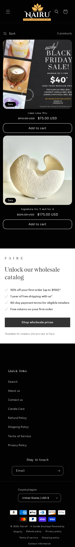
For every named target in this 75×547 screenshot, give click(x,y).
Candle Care (16, 409)
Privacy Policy (17, 445)
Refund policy (34, 531)
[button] (8, 11)
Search (13, 381)
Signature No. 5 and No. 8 (37, 209)
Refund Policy (17, 418)
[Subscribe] (58, 470)
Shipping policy (51, 537)
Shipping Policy (18, 427)
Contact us (15, 400)
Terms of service (28, 537)
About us (14, 391)
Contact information (39, 543)
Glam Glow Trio (37, 113)
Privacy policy (54, 531)
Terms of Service (19, 436)
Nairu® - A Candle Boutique (35, 526)
